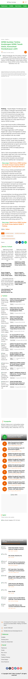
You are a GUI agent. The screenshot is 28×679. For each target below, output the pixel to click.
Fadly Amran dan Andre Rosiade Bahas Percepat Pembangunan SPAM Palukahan (17, 310)
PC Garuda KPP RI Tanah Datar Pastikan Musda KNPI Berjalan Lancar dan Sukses (18, 336)
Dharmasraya (4, 659)
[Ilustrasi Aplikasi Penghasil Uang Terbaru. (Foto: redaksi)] (5, 329)
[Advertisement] (14, 23)
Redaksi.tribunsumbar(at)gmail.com (13, 631)
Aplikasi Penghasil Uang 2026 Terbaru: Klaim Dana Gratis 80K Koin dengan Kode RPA (18, 345)
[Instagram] (18, 668)
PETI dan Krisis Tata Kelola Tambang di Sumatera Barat (16, 570)
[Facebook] (17, 242)
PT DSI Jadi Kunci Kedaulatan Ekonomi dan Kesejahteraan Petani (16, 562)
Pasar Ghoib (11, 591)
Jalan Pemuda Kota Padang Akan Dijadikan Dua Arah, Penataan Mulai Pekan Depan (16, 443)
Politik (2, 650)
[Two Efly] (4, 556)
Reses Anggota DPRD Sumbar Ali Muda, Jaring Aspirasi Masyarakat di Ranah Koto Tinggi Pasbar (21, 274)
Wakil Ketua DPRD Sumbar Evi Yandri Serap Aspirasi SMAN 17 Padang (14, 224)
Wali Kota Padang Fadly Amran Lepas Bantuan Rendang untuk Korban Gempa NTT (16, 319)
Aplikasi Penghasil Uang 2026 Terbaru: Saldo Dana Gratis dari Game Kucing (17, 460)
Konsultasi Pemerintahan (9, 238)
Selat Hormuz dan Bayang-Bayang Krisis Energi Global (16, 584)
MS (2, 51)
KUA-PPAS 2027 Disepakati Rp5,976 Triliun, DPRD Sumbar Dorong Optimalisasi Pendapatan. (20, 283)
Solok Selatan (11, 359)
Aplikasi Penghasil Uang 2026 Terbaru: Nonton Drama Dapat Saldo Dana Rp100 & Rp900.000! (16, 482)
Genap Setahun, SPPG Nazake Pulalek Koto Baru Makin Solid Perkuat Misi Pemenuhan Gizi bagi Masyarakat (17, 355)
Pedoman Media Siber (7, 642)
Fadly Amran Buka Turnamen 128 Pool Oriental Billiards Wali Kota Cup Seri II (18, 300)
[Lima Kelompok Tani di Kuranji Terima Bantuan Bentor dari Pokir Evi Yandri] (7, 283)
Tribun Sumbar (16, 673)
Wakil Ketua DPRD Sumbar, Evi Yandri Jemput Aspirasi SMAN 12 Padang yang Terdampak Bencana (14, 164)
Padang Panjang (5, 657)
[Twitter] (19, 242)
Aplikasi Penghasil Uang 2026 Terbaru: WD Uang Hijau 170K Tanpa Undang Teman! (16, 454)
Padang (11, 304)
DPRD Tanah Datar (20, 233)
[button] (23, 2)
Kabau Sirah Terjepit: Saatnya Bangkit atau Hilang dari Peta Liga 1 (16, 577)
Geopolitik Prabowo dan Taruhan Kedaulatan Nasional (16, 605)
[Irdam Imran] (4, 607)
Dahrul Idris (10, 236)
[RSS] (21, 668)
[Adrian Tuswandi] (4, 549)
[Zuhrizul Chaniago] (4, 599)
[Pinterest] (12, 668)
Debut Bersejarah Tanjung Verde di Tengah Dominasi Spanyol (16, 548)
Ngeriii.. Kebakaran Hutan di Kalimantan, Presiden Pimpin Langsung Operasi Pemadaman (18, 375)
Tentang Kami (5, 639)
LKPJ (4, 236)
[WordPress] (15, 668)
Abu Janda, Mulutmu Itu (15, 555)
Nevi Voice (4, 652)
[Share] (25, 52)
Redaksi (3, 637)
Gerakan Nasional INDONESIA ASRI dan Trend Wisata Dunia (16, 598)
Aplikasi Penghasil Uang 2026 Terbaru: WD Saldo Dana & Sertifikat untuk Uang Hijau (16, 488)
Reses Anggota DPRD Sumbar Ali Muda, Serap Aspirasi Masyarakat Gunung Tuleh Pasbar (7, 274)
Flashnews (12, 377)
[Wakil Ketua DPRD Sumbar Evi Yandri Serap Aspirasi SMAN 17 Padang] (21, 255)
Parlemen (12, 387)
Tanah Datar (12, 340)
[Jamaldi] (4, 578)
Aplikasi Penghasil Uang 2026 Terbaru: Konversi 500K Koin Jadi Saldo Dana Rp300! (16, 465)
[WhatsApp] (25, 242)
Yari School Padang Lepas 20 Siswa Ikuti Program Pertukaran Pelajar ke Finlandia (17, 448)
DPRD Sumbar (9, 233)
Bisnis (11, 331)
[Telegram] (22, 242)
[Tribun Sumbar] (11, 2)
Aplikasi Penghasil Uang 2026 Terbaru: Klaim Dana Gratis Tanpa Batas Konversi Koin (18, 327)
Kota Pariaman (5, 662)
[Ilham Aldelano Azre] (4, 571)
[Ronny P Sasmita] (4, 564)
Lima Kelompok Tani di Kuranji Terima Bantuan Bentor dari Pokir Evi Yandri (7, 291)
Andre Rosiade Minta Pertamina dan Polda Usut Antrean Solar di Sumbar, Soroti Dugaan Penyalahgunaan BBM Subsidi (18, 384)
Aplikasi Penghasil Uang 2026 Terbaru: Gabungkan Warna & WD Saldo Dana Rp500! (16, 477)
